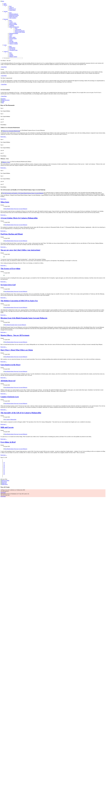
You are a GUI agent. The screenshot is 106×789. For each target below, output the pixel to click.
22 (4, 470)
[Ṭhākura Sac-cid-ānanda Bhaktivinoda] (10, 131)
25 (4, 474)
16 (4, 462)
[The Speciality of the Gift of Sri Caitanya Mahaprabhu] (9, 419)
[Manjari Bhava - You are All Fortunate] (15, 342)
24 (4, 472)
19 (4, 466)
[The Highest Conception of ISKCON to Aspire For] (15, 307)
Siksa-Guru (5, 202)
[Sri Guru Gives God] (15, 291)
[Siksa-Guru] (15, 208)
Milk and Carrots (7, 427)
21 (4, 469)
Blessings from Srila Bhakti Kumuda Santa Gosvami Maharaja (24, 318)
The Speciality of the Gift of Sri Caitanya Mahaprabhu (21, 413)
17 (4, 463)
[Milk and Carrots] (15, 434)
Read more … (4, 215)
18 (4, 465)
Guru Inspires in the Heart (10, 365)
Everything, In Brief (8, 442)
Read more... (3, 136)
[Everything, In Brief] (15, 448)
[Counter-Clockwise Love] (15, 403)
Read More (3, 492)
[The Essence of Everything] (4, 275)
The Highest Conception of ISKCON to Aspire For (19, 301)
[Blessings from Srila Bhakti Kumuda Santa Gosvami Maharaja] (14, 324)
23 (4, 471)
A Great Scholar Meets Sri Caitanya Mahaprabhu (19, 218)
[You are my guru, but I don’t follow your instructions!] (4, 256)
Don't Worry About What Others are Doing (17, 350)
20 (4, 467)
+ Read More (4, 66)
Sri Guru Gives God (8, 285)
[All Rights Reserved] (15, 387)
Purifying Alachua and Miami (12, 234)
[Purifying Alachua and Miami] (15, 240)
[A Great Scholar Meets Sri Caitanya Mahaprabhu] (15, 224)
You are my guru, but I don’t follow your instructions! (20, 250)
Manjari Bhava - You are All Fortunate (15, 335)
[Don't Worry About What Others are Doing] (15, 356)
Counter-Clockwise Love (10, 397)
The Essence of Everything (10, 268)
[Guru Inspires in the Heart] (15, 371)
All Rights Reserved (8, 381)
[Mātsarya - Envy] (5, 162)
